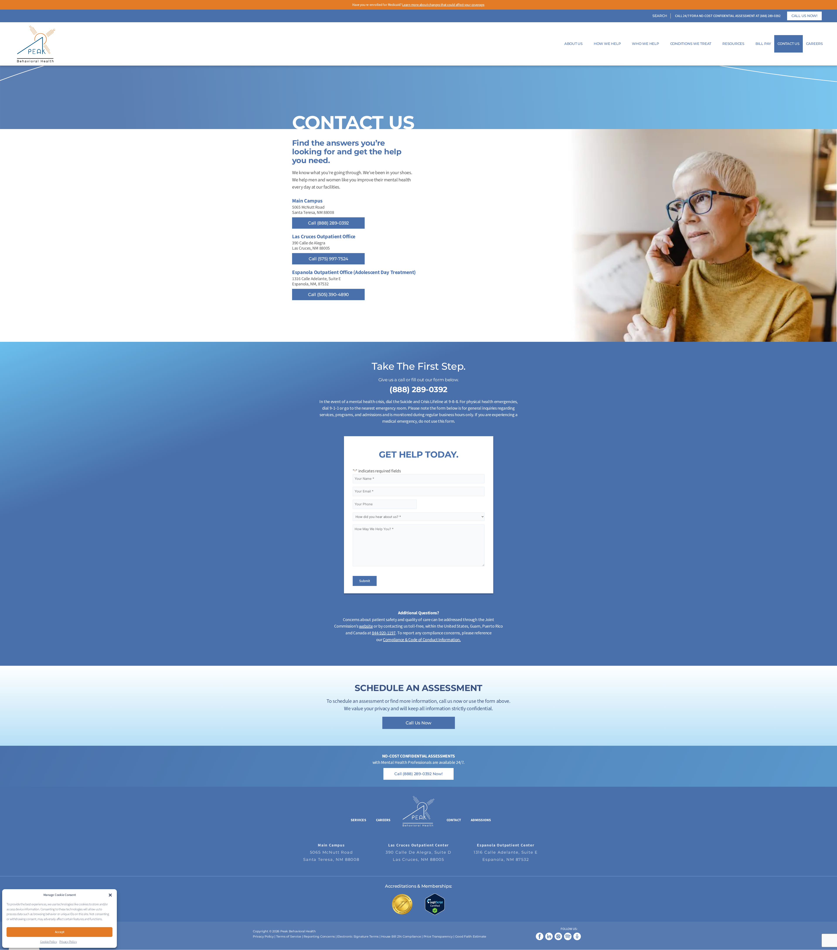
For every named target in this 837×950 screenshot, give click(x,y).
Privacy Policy (68, 942)
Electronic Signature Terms (358, 936)
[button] (110, 895)
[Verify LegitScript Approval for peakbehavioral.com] (435, 904)
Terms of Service (288, 936)
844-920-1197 (383, 633)
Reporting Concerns (319, 936)
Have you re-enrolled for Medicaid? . (418, 4)
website (366, 626)
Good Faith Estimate (470, 936)
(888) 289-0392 (770, 16)
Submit (364, 581)
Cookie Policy (48, 942)
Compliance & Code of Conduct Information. (422, 640)
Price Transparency (438, 936)
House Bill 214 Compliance (401, 936)
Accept (59, 932)
